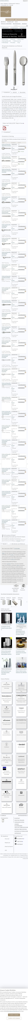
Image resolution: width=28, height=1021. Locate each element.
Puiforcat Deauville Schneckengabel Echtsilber (6, 481)
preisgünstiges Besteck (8, 31)
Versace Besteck (21, 783)
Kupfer (12, 554)
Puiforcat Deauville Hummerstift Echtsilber (6, 456)
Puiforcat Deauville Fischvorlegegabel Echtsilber (6, 507)
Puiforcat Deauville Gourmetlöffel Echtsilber (6, 289)
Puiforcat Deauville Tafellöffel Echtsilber (6, 145)
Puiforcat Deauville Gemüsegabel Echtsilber (6, 356)
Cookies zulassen (14, 1014)
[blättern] (1, 602)
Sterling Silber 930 (4, 5)
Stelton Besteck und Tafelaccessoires (21, 772)
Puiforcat (17, 3)
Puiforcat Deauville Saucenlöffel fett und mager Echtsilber (6, 413)
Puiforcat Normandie (6, 649)
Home (2, 3)
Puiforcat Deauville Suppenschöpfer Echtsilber (6, 427)
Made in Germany (7, 29)
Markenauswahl (12, 3)
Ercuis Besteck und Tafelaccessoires (6, 711)
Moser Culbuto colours (21, 669)
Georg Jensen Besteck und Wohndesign (7, 687)
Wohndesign (5, 42)
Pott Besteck (6, 747)
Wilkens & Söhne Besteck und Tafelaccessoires (6, 723)
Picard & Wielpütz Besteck (7, 783)
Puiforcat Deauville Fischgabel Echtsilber (6, 301)
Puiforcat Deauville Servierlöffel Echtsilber (6, 370)
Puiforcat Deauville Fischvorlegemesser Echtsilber (6, 493)
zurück (3, 815)
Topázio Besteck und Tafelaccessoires (21, 711)
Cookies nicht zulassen (14, 1018)
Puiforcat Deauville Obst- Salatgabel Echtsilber (6, 328)
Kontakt (17, 818)
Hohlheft (9, 563)
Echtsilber (17, 548)
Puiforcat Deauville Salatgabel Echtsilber (6, 384)
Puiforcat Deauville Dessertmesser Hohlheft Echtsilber (6, 212)
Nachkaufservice (19, 31)
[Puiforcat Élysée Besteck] (27, 464)
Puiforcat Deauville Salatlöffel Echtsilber (6, 398)
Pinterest (20, 844)
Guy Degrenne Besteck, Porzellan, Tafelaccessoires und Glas (7, 761)
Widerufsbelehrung (21, 829)
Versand (12, 148)
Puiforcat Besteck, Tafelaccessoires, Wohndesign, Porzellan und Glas (21, 689)
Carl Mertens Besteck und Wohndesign (6, 796)
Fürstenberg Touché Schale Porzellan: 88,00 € (6, 628)
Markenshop (5, 39)
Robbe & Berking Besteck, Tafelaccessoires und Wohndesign (6, 700)
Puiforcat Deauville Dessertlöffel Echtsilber (6, 184)
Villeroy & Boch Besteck (6, 807)
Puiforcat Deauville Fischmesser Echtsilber (6, 314)
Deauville (11, 5)
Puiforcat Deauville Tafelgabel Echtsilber (6, 157)
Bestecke (5, 3)
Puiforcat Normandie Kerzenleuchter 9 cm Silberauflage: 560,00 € (6, 652)
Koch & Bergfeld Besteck (21, 722)
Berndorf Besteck (21, 747)
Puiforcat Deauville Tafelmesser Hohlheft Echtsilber (6, 171)
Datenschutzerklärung (21, 831)
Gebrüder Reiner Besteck (21, 734)
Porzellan (13, 42)
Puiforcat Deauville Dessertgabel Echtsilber (6, 198)
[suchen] (27, 25)
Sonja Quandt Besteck (7, 734)
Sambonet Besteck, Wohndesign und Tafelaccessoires (21, 761)
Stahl (18, 565)
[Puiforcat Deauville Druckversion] (4, 129)
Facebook (20, 838)
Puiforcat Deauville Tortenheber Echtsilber (6, 441)
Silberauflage (21, 39)
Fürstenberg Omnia (21, 649)
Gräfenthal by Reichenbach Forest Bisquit (21, 626)
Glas (19, 42)
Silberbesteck (5, 27)
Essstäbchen (23, 27)
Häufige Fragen (19, 820)
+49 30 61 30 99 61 (4, 0)
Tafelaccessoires (17, 41)
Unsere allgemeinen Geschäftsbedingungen (21, 826)
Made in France (17, 29)
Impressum (18, 833)
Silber (3, 553)
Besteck (8, 108)
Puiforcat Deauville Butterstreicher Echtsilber (6, 342)
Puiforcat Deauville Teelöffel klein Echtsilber (6, 240)
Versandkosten (19, 822)
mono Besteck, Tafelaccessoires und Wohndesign (6, 773)
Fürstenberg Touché (6, 624)
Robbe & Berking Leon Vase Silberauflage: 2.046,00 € (6, 672)
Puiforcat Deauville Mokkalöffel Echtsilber (6, 254)
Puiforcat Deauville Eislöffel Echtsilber (6, 277)
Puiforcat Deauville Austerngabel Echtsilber (6, 470)
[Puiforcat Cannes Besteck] (0, 464)
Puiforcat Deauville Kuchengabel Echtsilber (6, 266)
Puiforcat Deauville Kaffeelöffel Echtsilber (6, 226)
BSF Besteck (21, 807)
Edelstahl (13, 39)
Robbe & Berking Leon (7, 669)
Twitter (19, 841)
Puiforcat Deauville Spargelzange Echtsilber (6, 521)
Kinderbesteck (14, 27)
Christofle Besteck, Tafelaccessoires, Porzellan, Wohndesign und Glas (21, 700)
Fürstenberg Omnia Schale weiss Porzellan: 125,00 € (21, 652)
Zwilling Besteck (21, 795)
